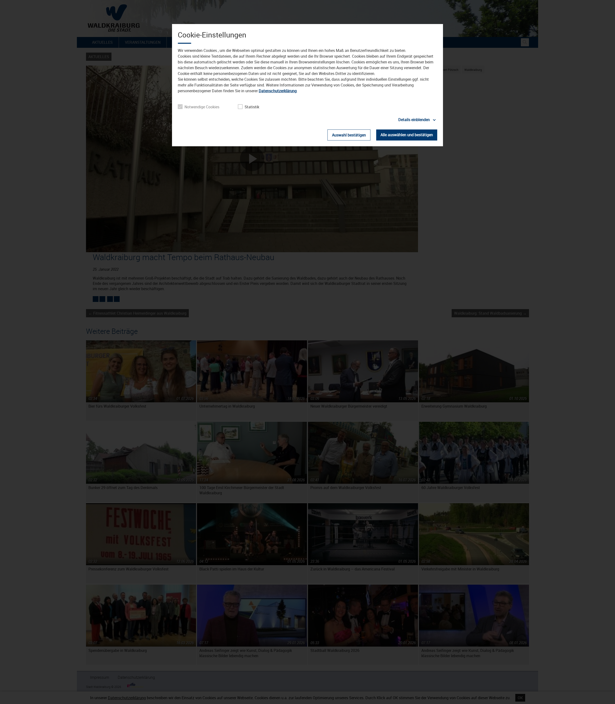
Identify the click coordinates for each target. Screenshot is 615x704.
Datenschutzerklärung (278, 90)
